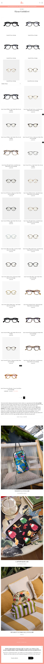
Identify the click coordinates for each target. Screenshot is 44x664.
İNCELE (22, 634)
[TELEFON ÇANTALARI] (22, 457)
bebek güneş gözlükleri (5, 412)
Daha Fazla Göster (22, 416)
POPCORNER (22, 638)
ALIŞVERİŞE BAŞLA (22, 493)
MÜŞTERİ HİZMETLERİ (22, 642)
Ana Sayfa (22, 9)
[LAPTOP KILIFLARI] (22, 528)
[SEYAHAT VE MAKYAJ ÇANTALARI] (22, 599)
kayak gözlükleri (13, 412)
